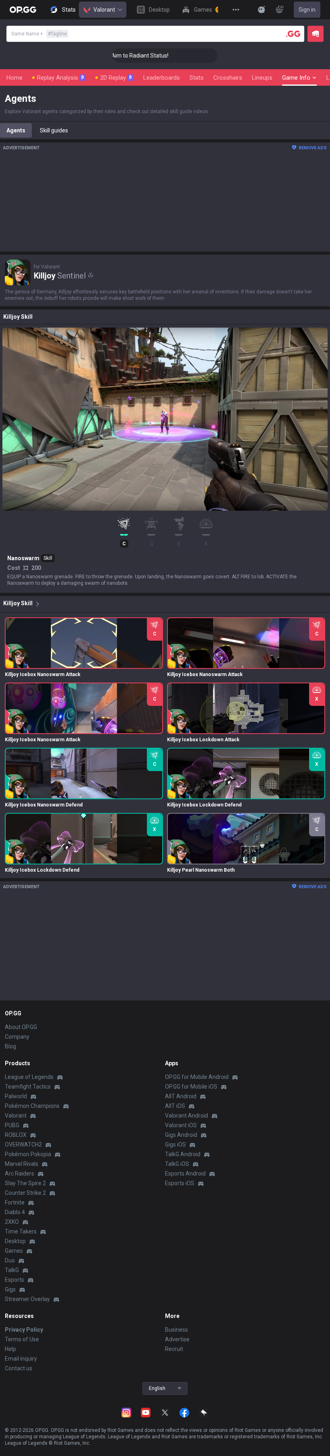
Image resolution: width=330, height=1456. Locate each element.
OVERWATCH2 (23, 1144)
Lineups (262, 77)
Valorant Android (186, 1115)
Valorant (104, 9)
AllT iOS (175, 1106)
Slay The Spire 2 (25, 1183)
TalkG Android (182, 1154)
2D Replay (116, 77)
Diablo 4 (15, 1212)
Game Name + (39, 34)
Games (14, 1251)
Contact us (18, 1368)
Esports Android (185, 1173)
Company (17, 1036)
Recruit (174, 1349)
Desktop (15, 1241)
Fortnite (15, 1202)
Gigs (10, 1289)
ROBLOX (16, 1135)
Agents (15, 130)
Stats (197, 77)
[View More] (236, 10)
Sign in (307, 9)
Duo (10, 1260)
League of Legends (29, 1077)
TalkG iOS (177, 1164)
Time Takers (21, 1231)
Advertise (177, 1339)
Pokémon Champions (32, 1106)
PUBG (12, 1125)
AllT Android (180, 1096)
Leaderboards (161, 77)
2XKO (12, 1222)
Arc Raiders (19, 1173)
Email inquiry (21, 1358)
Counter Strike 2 (25, 1193)
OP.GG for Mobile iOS (191, 1086)
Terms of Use (22, 1339)
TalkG (12, 1270)
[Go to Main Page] (23, 9)
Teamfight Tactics (28, 1086)
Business (176, 1329)
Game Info (296, 77)
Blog (10, 1046)
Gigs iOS (175, 1144)
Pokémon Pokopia (28, 1154)
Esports (14, 1280)
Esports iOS (179, 1183)
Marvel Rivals (21, 1164)
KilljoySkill (18, 603)
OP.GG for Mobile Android (197, 1077)
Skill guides (54, 130)
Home (14, 77)
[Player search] (293, 34)
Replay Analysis (60, 77)
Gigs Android (181, 1135)
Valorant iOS (181, 1125)
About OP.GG (21, 1027)
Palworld (16, 1096)
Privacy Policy (24, 1329)
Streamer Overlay (27, 1299)
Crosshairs (227, 77)
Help (10, 1349)
